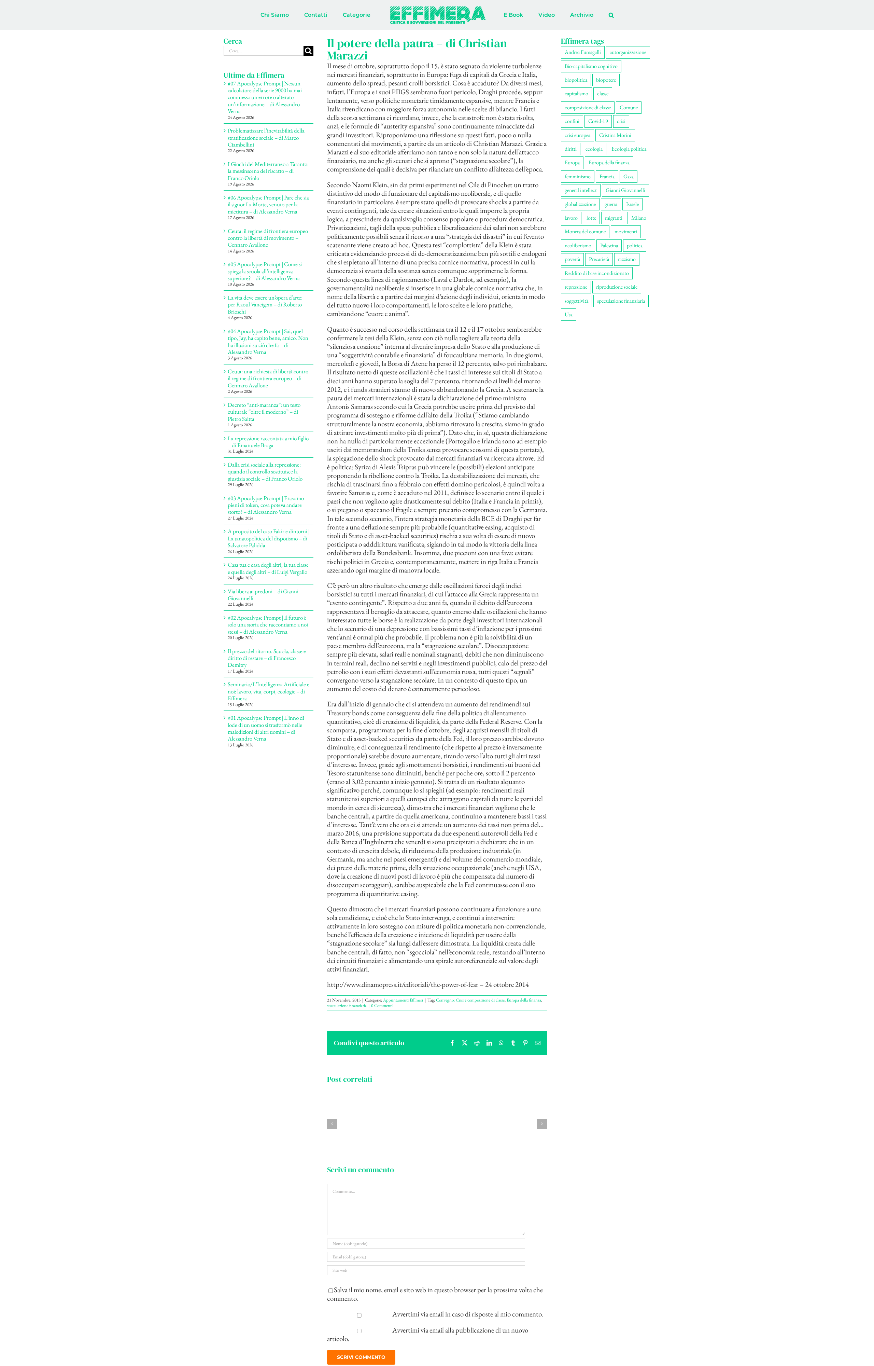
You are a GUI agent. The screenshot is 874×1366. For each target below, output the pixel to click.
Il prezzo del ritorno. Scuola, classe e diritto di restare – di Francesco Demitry (267, 658)
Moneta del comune (585, 231)
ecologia (594, 148)
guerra (611, 204)
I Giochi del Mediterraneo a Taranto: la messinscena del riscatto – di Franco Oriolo (268, 171)
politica (635, 245)
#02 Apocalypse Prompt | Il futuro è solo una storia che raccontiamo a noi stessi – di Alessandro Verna (268, 624)
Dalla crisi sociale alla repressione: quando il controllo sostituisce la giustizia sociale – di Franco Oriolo (265, 471)
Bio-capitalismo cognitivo (591, 66)
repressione (576, 286)
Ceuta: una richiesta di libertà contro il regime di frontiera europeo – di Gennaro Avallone (268, 378)
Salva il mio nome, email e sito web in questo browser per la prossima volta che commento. (435, 1294)
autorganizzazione (628, 52)
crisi (621, 121)
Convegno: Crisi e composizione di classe (470, 1000)
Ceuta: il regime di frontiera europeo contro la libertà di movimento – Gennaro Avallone (268, 238)
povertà (572, 259)
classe (602, 93)
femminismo (578, 176)
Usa (569, 314)
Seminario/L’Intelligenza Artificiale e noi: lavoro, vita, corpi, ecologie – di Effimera (268, 691)
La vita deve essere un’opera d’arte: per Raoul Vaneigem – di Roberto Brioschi (265, 304)
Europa (572, 162)
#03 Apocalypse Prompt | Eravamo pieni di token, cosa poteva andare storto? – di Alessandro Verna (266, 505)
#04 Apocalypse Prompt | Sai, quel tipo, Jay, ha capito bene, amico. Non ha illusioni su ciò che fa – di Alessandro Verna (268, 341)
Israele (632, 204)
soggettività (576, 300)
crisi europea (577, 135)
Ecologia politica (628, 148)
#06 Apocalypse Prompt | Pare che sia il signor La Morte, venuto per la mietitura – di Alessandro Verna (268, 204)
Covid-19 (598, 121)
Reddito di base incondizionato (597, 273)
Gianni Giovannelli (625, 190)
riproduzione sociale (616, 286)
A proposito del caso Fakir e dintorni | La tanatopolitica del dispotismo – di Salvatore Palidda (269, 538)
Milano (638, 217)
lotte (591, 217)
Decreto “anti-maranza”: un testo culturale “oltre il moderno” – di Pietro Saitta (264, 412)
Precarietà (599, 259)
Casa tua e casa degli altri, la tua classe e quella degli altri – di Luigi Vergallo (268, 568)
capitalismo (576, 93)
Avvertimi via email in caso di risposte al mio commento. (467, 1314)
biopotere (606, 79)
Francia (607, 176)
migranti (613, 217)
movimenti (626, 231)
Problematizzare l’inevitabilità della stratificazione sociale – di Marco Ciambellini (266, 137)
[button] (583, 15)
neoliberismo (578, 245)
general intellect (581, 190)
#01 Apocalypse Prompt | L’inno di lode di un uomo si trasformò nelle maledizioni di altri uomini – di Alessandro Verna (266, 728)
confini (572, 121)
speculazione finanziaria (347, 1005)
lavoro (571, 217)
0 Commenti (382, 1005)
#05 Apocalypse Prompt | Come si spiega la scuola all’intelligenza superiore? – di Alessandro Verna (265, 271)
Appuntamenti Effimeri (403, 1000)
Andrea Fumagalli (583, 52)
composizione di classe (588, 107)
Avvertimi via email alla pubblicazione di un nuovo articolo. (427, 1334)
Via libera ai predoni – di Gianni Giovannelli (263, 595)
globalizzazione (580, 204)
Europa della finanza (524, 1000)
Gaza (628, 176)
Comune (629, 107)
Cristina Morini (615, 135)
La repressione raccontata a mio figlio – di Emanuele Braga (268, 441)
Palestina (609, 245)
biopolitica (576, 79)
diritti (571, 148)
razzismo (627, 259)
